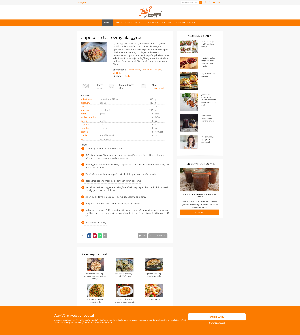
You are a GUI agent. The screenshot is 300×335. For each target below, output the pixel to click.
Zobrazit (199, 212)
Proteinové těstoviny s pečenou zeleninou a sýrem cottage (95, 276)
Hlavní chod (158, 88)
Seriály (128, 23)
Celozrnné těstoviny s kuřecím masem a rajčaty (125, 300)
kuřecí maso (87, 99)
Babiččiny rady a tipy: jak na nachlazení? (207, 139)
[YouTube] (214, 2)
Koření (130, 69)
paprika (85, 124)
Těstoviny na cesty (154, 299)
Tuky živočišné (154, 69)
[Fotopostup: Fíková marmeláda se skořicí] (199, 179)
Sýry (144, 69)
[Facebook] (205, 2)
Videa (137, 23)
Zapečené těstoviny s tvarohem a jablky (154, 274)
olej (82, 106)
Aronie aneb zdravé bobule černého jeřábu (207, 118)
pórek (84, 120)
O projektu (82, 2)
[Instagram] (209, 2)
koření (84, 113)
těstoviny (85, 102)
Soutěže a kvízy (151, 23)
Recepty (108, 23)
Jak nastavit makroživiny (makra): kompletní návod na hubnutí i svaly (208, 99)
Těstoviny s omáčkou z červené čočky (95, 300)
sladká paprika (88, 117)
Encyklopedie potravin (185, 23)
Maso (137, 69)
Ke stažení (166, 23)
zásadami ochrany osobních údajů (69, 322)
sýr (82, 139)
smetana (85, 110)
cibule (84, 135)
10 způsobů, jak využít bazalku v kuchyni (207, 44)
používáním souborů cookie (100, 322)
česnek (84, 131)
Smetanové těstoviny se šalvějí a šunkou (125, 274)
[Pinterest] (219, 2)
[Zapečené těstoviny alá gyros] (94, 61)
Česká (128, 76)
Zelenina (117, 72)
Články (118, 23)
